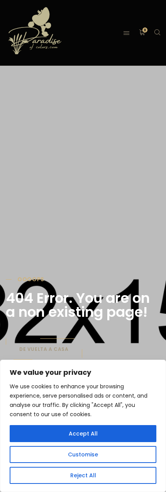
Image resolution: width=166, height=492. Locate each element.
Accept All (83, 433)
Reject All (83, 475)
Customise (83, 454)
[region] (83, 426)
